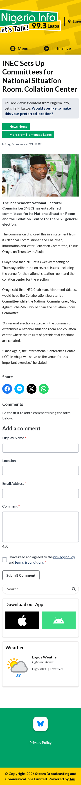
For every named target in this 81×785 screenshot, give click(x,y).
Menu (23, 48)
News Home (18, 126)
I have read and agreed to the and (42, 559)
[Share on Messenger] (19, 389)
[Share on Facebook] (7, 389)
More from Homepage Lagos (30, 134)
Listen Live (61, 48)
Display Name (14, 438)
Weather (14, 647)
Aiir (72, 779)
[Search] (73, 589)
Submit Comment (21, 575)
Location (10, 460)
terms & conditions (29, 562)
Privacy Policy (40, 742)
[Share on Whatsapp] (44, 389)
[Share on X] (31, 389)
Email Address (14, 483)
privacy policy (64, 557)
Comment (11, 506)
